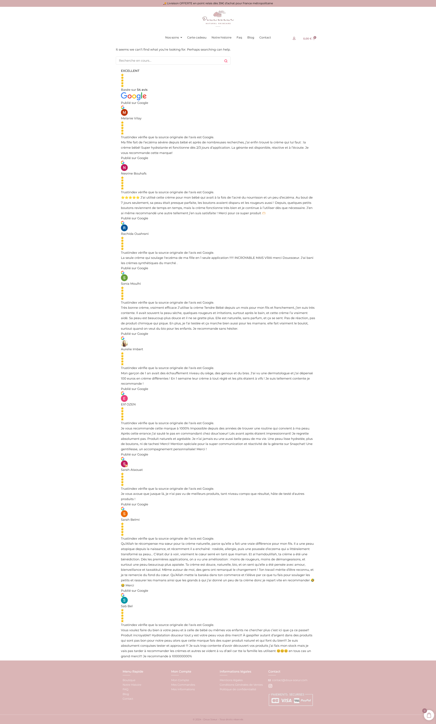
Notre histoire (221, 37)
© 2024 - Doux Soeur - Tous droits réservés (218, 719)
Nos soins (172, 37)
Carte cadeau (196, 37)
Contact (265, 37)
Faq (239, 37)
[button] (174, 38)
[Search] (226, 61)
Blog (250, 37)
